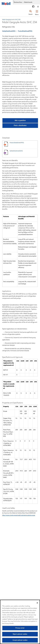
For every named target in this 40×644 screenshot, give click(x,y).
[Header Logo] (6, 2)
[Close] (37, 602)
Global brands (28, 2)
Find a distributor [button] (20, 125)
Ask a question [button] (20, 120)
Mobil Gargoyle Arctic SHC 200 (11, 19)
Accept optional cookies (20, 640)
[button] (37, 12)
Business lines (18, 2)
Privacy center (20, 628)
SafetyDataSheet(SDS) (8, 31)
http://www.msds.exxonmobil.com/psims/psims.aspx (18, 515)
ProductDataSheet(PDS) (25, 31)
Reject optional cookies (20, 634)
